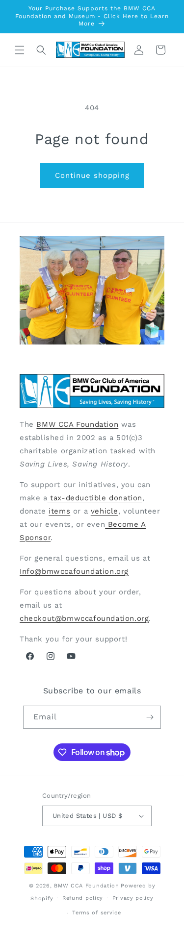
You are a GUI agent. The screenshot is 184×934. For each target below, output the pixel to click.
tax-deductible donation (95, 497)
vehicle (104, 511)
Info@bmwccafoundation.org (74, 571)
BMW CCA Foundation (77, 424)
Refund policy (82, 898)
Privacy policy (133, 898)
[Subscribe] (149, 717)
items (59, 511)
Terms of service (96, 912)
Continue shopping (92, 175)
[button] (19, 50)
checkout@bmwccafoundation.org (84, 618)
